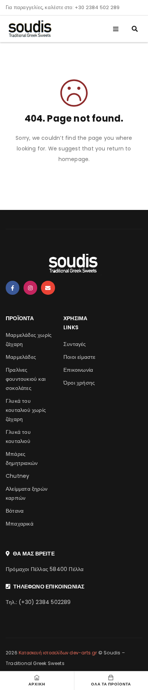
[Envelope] (48, 287)
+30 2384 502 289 (97, 7)
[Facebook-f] (12, 287)
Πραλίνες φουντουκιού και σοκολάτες (26, 379)
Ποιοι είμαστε (79, 357)
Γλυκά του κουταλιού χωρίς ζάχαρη (26, 410)
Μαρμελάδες (21, 357)
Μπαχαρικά (19, 523)
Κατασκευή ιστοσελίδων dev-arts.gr (58, 652)
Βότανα (15, 511)
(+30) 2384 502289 (45, 602)
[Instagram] (30, 287)
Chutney (17, 476)
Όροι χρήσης (79, 382)
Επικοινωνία (78, 370)
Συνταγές (74, 344)
